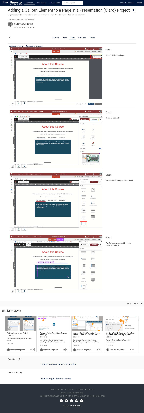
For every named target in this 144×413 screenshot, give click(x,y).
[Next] (140, 334)
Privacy (63, 393)
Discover (29, 3)
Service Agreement (76, 393)
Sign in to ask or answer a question (59, 364)
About (81, 390)
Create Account (127, 3)
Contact (91, 390)
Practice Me (82, 37)
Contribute (41, 3)
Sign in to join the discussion (56, 378)
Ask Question (55, 3)
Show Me (56, 37)
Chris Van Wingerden (23, 24)
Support (71, 390)
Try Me (64, 37)
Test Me (92, 37)
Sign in (139, 3)
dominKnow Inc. (57, 390)
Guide (73, 37)
